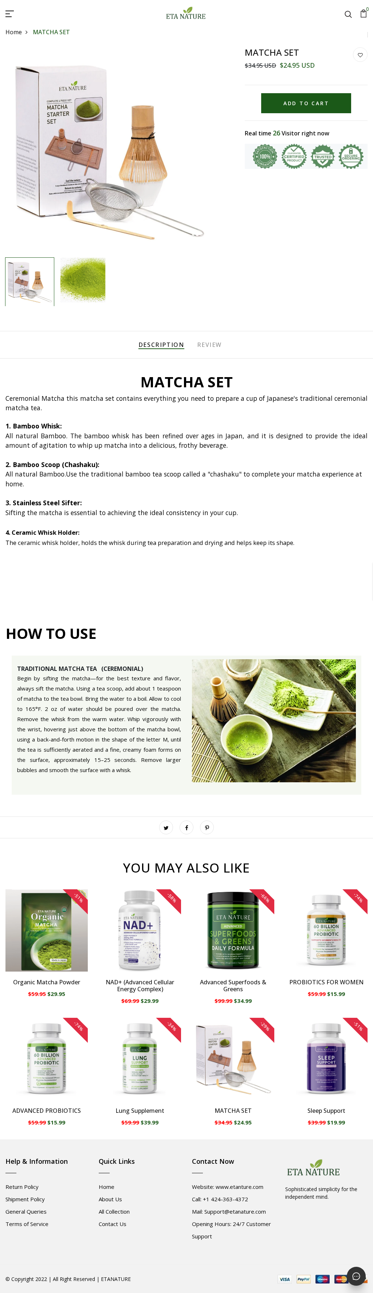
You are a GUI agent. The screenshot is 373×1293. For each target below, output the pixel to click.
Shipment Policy (25, 1199)
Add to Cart (306, 103)
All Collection (114, 1211)
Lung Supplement (139, 1111)
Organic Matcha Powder (46, 982)
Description (161, 345)
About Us (110, 1199)
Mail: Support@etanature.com (229, 1211)
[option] (108, 150)
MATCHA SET (233, 1111)
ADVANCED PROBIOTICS (46, 1111)
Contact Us (112, 1223)
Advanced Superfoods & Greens (233, 985)
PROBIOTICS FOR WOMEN (326, 982)
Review (209, 345)
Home (13, 32)
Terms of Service (26, 1223)
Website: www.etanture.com (227, 1186)
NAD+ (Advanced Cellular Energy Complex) (140, 985)
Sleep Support (326, 1111)
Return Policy (22, 1186)
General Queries (26, 1211)
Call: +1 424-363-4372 (220, 1199)
